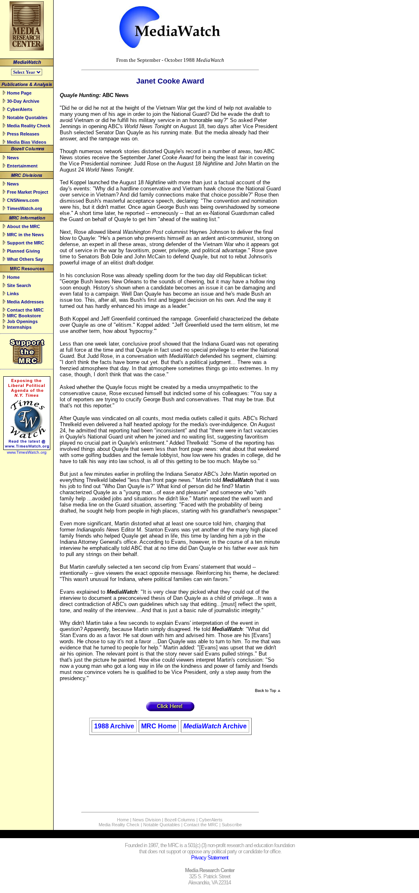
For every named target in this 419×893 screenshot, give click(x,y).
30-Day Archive (23, 101)
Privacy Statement (209, 858)
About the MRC (23, 226)
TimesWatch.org (24, 208)
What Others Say (25, 259)
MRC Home (158, 726)
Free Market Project (27, 192)
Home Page (19, 92)
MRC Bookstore (24, 315)
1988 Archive (114, 726)
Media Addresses (25, 301)
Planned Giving (23, 251)
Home (13, 277)
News (13, 157)
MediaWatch (202, 726)
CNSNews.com (23, 200)
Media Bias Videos (26, 142)
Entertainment (22, 165)
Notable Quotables (27, 117)
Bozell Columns (179, 819)
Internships (19, 327)
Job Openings (22, 321)
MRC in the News (25, 234)
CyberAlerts (19, 109)
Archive (235, 726)
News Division (147, 819)
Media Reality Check (28, 125)
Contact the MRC (25, 309)
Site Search (19, 285)
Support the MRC (25, 242)
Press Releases (23, 133)
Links (13, 293)
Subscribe (232, 824)
